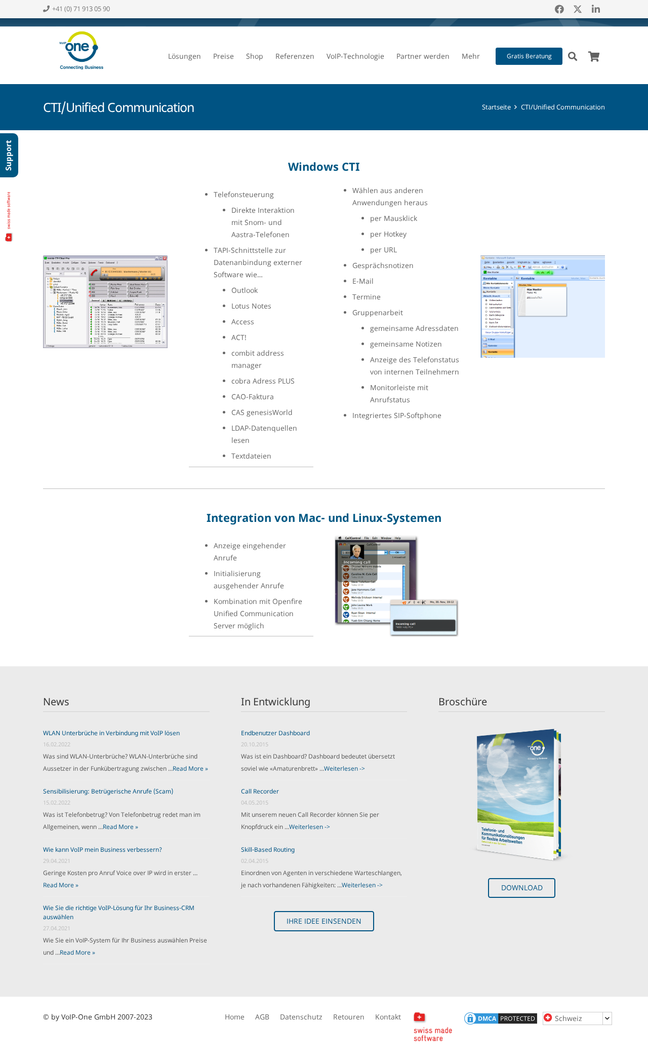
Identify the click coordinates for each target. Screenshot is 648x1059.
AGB (262, 1017)
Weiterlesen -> (344, 768)
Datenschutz (301, 1017)
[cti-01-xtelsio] (105, 301)
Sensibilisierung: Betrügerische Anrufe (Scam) (108, 791)
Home (235, 1017)
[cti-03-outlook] (542, 306)
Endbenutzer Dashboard (275, 733)
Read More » (190, 768)
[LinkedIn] (596, 9)
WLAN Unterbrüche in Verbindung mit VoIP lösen (111, 733)
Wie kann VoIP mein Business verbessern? (102, 849)
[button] (205, 56)
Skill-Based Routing (268, 849)
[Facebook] (559, 9)
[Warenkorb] (594, 56)
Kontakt (388, 1017)
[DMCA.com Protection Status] (501, 1023)
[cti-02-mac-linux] (397, 587)
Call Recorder (260, 791)
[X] (578, 9)
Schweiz (568, 1018)
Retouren (348, 1017)
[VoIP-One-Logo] (79, 51)
